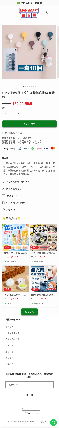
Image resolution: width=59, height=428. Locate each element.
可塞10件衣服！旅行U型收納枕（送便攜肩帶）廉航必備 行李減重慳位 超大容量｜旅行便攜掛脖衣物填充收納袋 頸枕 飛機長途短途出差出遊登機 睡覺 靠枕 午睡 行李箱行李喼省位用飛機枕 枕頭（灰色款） (43, 253)
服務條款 (9, 352)
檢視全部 (29, 311)
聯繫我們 (9, 364)
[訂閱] (50, 384)
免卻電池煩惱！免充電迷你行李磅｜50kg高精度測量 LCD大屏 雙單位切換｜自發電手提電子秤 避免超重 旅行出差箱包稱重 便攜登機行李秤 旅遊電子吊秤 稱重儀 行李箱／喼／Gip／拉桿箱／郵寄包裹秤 (43, 295)
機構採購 (9, 345)
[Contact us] (53, 422)
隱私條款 (9, 358)
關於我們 (9, 327)
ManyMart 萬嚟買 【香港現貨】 (25, 422)
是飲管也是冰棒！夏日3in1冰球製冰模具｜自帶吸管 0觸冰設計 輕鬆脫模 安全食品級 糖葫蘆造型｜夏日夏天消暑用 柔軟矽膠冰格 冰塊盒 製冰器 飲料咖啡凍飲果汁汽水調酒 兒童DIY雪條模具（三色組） (16, 253)
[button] (5, 13)
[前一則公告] (5, 3)
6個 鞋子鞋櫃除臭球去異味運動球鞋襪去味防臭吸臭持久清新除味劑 (15, 295)
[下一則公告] (54, 3)
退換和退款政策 (12, 339)
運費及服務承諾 (12, 333)
